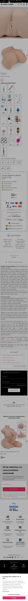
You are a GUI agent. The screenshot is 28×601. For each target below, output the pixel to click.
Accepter (14, 597)
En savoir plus (6, 591)
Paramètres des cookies (14, 594)
